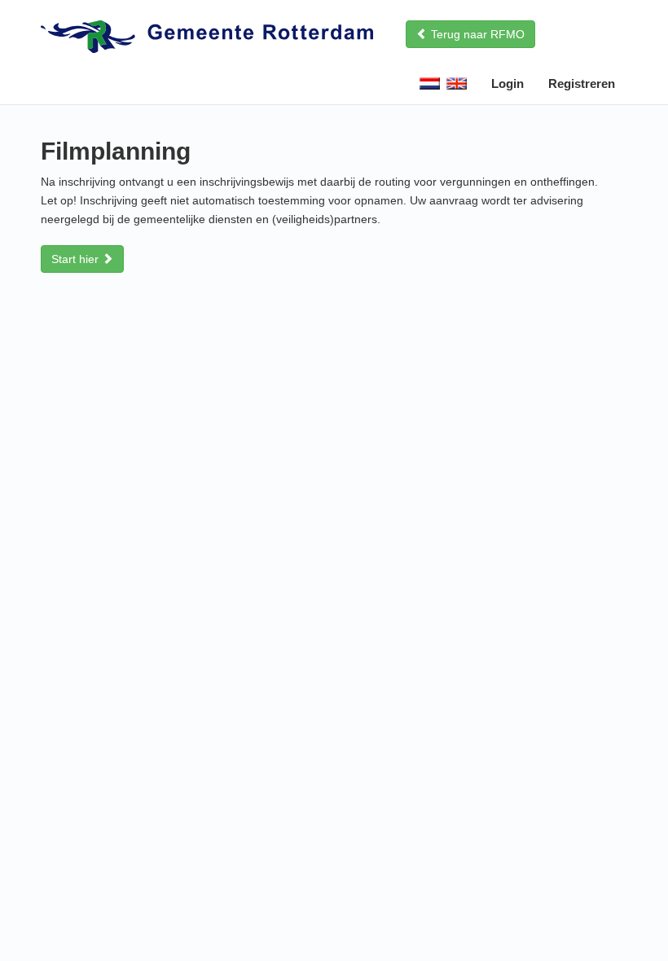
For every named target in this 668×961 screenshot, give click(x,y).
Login (507, 83)
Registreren (581, 83)
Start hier (76, 258)
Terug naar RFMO (476, 34)
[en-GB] (458, 86)
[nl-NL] (431, 86)
